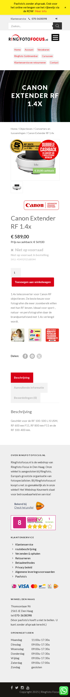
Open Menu (55, 37)
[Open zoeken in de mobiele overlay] (35, 23)
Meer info (41, 11)
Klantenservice (24, 544)
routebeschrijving (25, 549)
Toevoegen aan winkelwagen (33, 282)
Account (29, 49)
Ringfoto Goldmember (26, 56)
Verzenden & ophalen (27, 553)
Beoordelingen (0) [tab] (25, 397)
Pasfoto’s (21, 576)
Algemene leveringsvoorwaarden (35, 571)
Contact (54, 62)
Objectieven (25, 128)
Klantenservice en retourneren (30, 62)
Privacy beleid (23, 567)
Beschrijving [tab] (22, 377)
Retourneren (23, 558)
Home (17, 49)
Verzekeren (43, 49)
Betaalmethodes (25, 562)
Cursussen (47, 56)
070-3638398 (23, 615)
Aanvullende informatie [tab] (29, 387)
